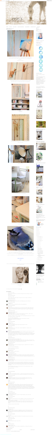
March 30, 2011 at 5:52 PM (11, 418)
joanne (9, 303)
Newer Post (8, 429)
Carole (9, 397)
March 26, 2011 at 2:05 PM (11, 375)
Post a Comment (9, 428)
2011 (37, 235)
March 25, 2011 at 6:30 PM (11, 295)
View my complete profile (42, 224)
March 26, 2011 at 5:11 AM (11, 352)
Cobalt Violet (10, 425)
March (39, 247)
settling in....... (9, 29)
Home (21, 429)
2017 (38, 228)
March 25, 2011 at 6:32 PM (11, 298)
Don (9, 415)
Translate (40, 280)
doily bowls (39, 248)
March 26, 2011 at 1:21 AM (11, 337)
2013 (38, 233)
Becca (9, 306)
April (39, 246)
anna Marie (10, 383)
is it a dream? (39, 257)
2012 (38, 234)
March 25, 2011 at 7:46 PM (11, 310)
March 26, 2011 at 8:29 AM (11, 371)
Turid (9, 330)
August (39, 241)
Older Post (33, 429)
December (40, 236)
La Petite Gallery (11, 393)
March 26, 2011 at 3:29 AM (11, 342)
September (40, 240)
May (38, 245)
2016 (38, 229)
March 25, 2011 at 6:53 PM (11, 305)
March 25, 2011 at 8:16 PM (11, 325)
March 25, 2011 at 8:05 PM (11, 321)
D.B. (8, 372)
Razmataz (10, 343)
